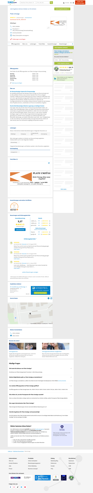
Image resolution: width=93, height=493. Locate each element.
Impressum (71, 460)
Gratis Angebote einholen (62, 9)
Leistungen (33, 44)
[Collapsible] (71, 368)
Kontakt (52, 466)
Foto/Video (42, 44)
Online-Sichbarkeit (32, 460)
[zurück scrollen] (9, 43)
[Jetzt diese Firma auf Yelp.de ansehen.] (39, 232)
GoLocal (24, 244)
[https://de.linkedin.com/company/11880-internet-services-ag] (21, 487)
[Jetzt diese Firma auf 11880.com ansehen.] (39, 223)
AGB (70, 466)
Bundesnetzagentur (39, 429)
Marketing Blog (54, 460)
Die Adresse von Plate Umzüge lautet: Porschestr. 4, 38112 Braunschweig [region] (25, 372)
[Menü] (74, 3)
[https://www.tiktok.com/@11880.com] (17, 487)
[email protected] (62, 380)
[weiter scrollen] (72, 43)
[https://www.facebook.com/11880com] (10, 487)
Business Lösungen (33, 468)
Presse (10, 468)
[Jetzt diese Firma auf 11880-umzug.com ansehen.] (39, 221)
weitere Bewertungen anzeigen (30, 272)
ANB (70, 468)
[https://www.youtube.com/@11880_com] (25, 487)
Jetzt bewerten (20, 229)
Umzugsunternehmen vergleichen (51, 351)
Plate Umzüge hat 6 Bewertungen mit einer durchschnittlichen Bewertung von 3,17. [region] (28, 406)
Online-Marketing (32, 466)
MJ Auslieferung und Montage (17, 287)
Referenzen (53, 463)
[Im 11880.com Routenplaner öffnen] (49, 298)
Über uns (24, 44)
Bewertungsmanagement (34, 463)
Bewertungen (63, 44)
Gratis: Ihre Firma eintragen (80, 2)
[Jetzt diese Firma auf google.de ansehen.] (39, 234)
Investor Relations (13, 463)
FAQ (52, 468)
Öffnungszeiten (15, 44)
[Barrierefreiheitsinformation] (71, 3)
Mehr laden (63, 189)
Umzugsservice (13, 351)
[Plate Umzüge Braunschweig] (49, 163)
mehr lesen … (17, 249)
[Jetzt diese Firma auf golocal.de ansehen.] (39, 225)
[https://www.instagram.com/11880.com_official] (14, 487)
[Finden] (51, 2)
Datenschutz (72, 463)
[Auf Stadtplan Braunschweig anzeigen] (51, 298)
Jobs (10, 466)
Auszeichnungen (52, 44)
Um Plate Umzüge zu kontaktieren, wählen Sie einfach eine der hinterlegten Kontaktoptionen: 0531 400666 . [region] (37, 380)
